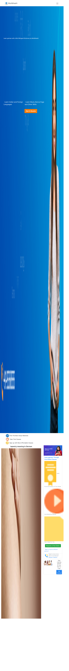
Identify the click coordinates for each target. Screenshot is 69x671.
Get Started (59, 572)
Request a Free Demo (53, 546)
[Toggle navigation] (57, 3)
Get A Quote (31, 111)
